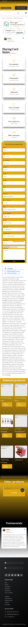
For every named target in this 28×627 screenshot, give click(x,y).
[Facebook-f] (2, 8)
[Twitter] (6, 8)
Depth (5, 173)
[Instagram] (4, 8)
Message (5, 248)
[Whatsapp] (10, 8)
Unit (4, 187)
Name (4, 147)
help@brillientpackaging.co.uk (22, 4)
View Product (6, 404)
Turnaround (6, 233)
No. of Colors (6, 200)
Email (4, 154)
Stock (4, 206)
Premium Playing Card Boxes (16, 282)
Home (3, 18)
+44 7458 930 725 (4, 1)
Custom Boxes (9, 18)
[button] (25, 12)
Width (5, 180)
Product (5, 193)
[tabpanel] (14, 326)
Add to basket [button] (21, 468)
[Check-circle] (18, 575)
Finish (4, 220)
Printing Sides (7, 213)
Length (5, 167)
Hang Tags (14, 492)
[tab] (9, 269)
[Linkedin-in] (8, 8)
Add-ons (5, 227)
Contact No (6, 160)
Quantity (6, 240)
